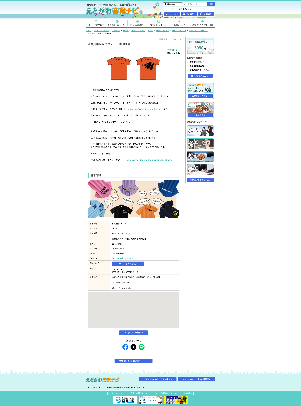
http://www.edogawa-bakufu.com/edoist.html (149, 159)
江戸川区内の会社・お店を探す (157, 379)
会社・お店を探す (96, 25)
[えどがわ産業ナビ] (113, 14)
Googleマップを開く (133, 332)
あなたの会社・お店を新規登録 (195, 379)
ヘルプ (154, 393)
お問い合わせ (179, 25)
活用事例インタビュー (158, 25)
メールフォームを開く (127, 263)
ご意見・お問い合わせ (138, 393)
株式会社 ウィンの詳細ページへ (132, 360)
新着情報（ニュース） (117, 25)
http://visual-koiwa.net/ (122, 258)
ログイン (173, 13)
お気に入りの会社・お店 (202, 25)
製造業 (126, 30)
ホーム (88, 30)
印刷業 (150, 30)
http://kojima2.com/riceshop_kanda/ (142, 108)
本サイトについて (116, 393)
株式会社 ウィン (179, 30)
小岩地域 (116, 30)
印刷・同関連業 (138, 30)
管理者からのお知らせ (170, 393)
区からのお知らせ (137, 25)
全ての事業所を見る (199, 75)
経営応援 (207, 13)
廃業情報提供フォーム (199, 179)
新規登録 (190, 13)
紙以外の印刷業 (162, 30)
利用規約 (188, 393)
